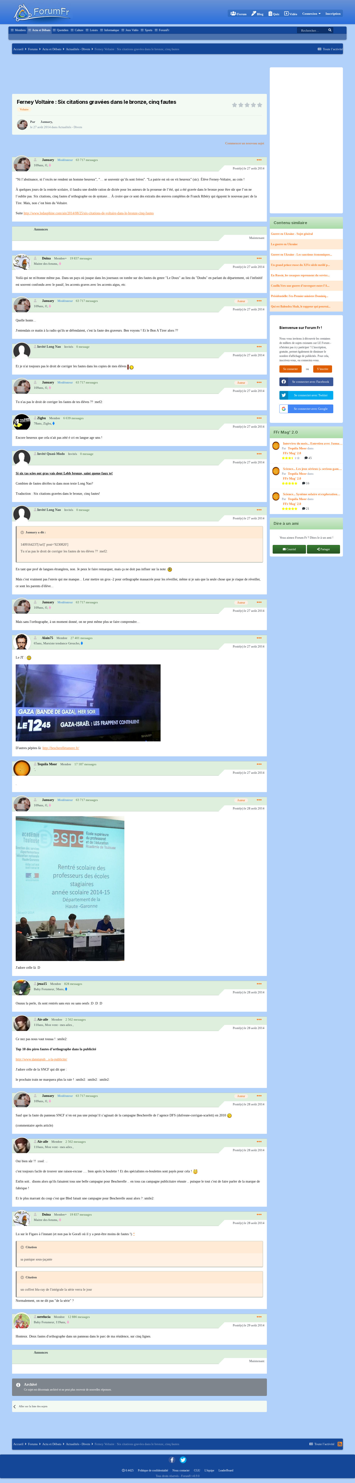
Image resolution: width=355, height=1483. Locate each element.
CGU (197, 1470)
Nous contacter (181, 1470)
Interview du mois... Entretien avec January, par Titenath (313, 444)
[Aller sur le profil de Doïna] (22, 263)
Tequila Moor (47, 764)
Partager (325, 549)
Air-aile (42, 1019)
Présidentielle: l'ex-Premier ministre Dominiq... (299, 296)
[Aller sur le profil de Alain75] (22, 642)
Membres (20, 30)
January (46, 122)
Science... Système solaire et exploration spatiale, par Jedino (310, 494)
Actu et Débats (41, 30)
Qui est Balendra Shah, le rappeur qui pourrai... (300, 306)
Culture (78, 30)
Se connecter (290, 369)
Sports (148, 30)
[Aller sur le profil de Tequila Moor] (22, 768)
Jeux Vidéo (131, 30)
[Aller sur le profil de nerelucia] (22, 1321)
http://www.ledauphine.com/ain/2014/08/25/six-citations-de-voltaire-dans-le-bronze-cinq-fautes (89, 213)
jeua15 (42, 984)
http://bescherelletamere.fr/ (61, 748)
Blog (259, 14)
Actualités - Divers (70, 127)
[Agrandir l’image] (131, 366)
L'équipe (209, 1470)
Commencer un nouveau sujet (244, 143)
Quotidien (62, 30)
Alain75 (47, 638)
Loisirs (93, 30)
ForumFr (163, 30)
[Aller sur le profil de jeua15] (22, 988)
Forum (241, 14)
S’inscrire (322, 369)
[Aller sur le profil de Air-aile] (22, 1024)
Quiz (275, 14)
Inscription (333, 13)
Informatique (111, 30)
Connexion (310, 13)
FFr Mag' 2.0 (292, 453)
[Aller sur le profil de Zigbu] (22, 422)
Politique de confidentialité (153, 1470)
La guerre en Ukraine (284, 244)
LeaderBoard (226, 1470)
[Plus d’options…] (259, 160)
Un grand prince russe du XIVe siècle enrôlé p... (300, 265)
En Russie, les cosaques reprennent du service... (300, 275)
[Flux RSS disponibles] (340, 1444)
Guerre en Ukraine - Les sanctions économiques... (301, 254)
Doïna (46, 258)
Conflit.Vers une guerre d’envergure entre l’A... (300, 285)
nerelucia (43, 1317)
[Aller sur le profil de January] (22, 124)
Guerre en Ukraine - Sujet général (292, 234)
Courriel (291, 549)
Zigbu (41, 418)
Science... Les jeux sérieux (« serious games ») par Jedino (312, 469)
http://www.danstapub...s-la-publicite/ (41, 1059)
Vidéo (293, 14)
